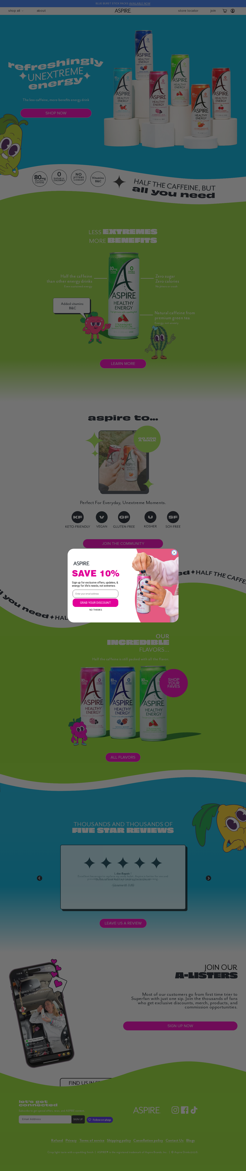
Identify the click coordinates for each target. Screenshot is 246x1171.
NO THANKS (95, 609)
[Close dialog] (174, 552)
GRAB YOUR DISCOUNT (95, 602)
